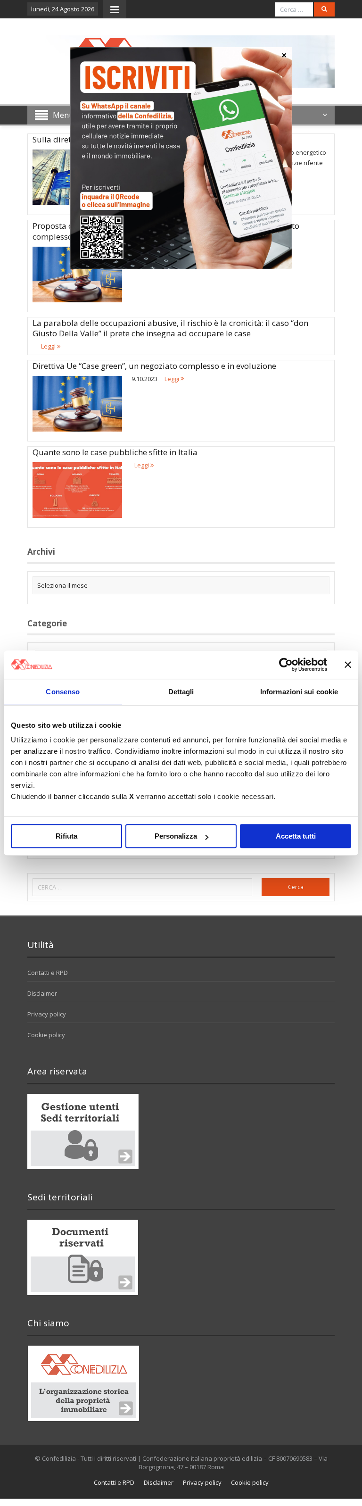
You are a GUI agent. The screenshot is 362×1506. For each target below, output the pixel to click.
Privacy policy (46, 1014)
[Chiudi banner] (348, 664)
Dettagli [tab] (181, 692)
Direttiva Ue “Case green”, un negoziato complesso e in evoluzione (154, 365)
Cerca (296, 887)
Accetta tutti (296, 836)
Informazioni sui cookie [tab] (299, 692)
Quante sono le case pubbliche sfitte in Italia (115, 452)
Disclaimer (42, 993)
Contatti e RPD (47, 972)
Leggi (49, 346)
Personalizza (176, 836)
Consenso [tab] (63, 692)
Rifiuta (66, 836)
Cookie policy (46, 1035)
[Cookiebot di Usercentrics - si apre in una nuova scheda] (286, 664)
